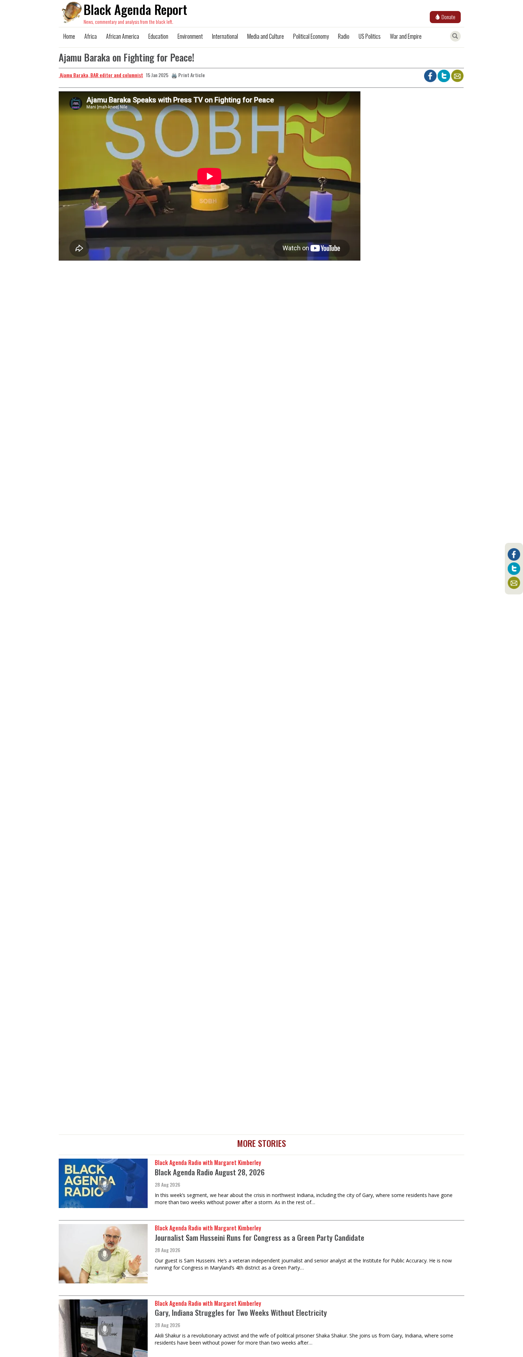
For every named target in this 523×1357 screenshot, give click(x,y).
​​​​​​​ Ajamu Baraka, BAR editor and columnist (101, 75)
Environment (190, 36)
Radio (343, 36)
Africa (90, 36)
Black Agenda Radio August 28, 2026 (210, 1171)
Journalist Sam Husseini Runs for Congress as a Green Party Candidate (259, 1237)
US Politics (370, 36)
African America (122, 36)
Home (69, 36)
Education (158, 36)
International (225, 36)
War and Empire (406, 36)
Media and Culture (265, 36)
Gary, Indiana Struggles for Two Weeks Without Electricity (241, 1312)
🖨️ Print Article (188, 75)
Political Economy (311, 36)
